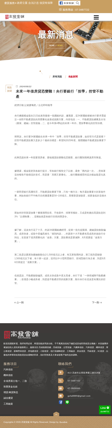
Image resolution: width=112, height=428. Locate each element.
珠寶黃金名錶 (11, 386)
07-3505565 (74, 388)
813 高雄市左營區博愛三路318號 (84, 373)
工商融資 (8, 404)
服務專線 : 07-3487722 (76, 9)
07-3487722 (74, 381)
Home (52, 45)
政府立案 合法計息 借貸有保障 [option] (35, 2)
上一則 (20, 302)
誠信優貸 (8, 398)
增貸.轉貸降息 (11, 392)
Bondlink (63, 422)
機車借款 (8, 375)
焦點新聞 (73, 76)
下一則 (95, 302)
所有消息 (57, 76)
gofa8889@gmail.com (79, 396)
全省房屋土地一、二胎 (15, 381)
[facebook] (69, 3)
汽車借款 (8, 369)
